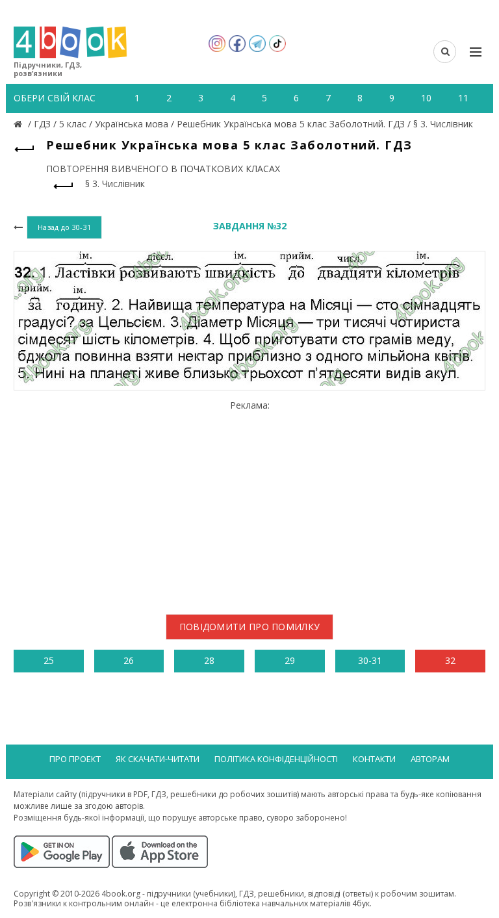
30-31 (370, 660)
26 (128, 660)
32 (450, 660)
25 (49, 660)
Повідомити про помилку (249, 626)
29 (290, 660)
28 (209, 660)
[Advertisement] (249, 502)
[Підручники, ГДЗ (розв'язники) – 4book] (19, 124)
